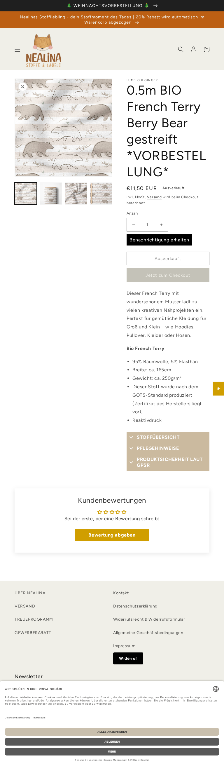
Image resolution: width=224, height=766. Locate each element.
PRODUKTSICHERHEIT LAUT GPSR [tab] (169, 462)
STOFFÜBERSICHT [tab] (158, 437)
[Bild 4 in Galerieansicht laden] (101, 193)
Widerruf (128, 658)
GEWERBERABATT (33, 632)
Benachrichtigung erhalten (159, 240)
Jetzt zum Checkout (168, 275)
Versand (154, 197)
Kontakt (121, 593)
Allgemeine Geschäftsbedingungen (148, 632)
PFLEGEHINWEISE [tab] (158, 448)
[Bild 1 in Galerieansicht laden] (26, 193)
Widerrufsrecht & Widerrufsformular (149, 619)
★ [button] (218, 389)
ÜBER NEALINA (30, 593)
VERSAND (25, 606)
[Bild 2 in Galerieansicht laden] (51, 193)
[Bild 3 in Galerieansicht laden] (76, 193)
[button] (17, 49)
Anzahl (133, 213)
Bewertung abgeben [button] (111, 535)
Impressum (124, 645)
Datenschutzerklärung (135, 606)
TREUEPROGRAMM (34, 619)
